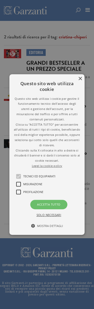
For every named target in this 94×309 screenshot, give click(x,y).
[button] (47, 154)
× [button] (80, 79)
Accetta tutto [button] (48, 204)
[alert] (47, 154)
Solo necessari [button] (49, 215)
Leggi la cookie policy (47, 166)
